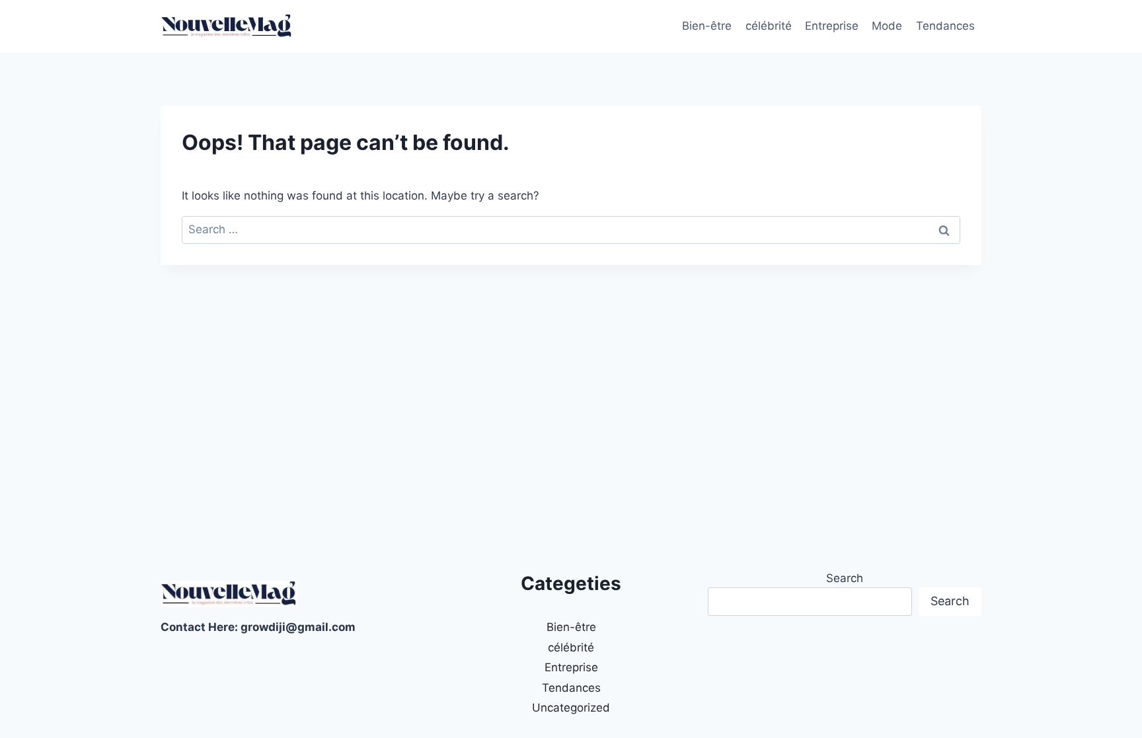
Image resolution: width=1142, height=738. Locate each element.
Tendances (945, 25)
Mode (887, 25)
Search (844, 578)
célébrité (768, 25)
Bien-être (707, 25)
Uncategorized (571, 707)
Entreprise (831, 25)
